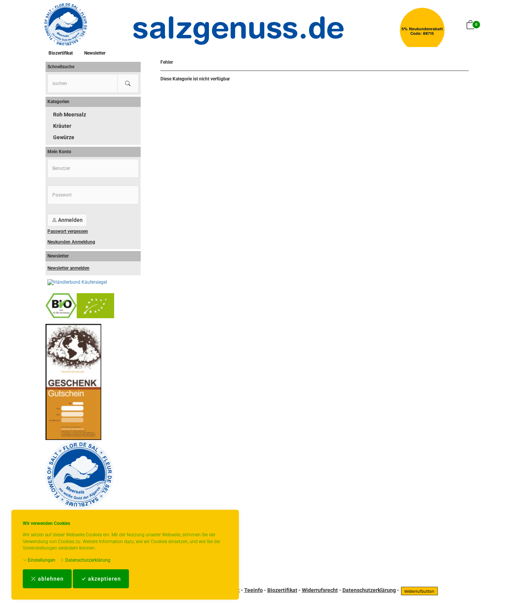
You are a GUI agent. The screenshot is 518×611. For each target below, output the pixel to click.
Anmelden (70, 220)
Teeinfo (253, 590)
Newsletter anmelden (68, 268)
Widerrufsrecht (320, 590)
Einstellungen (41, 560)
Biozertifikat (61, 53)
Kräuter (62, 126)
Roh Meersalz (69, 115)
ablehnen (50, 579)
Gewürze (63, 137)
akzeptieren (103, 579)
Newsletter (94, 53)
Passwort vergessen (67, 231)
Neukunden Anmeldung (71, 242)
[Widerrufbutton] (419, 590)
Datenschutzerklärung (87, 560)
